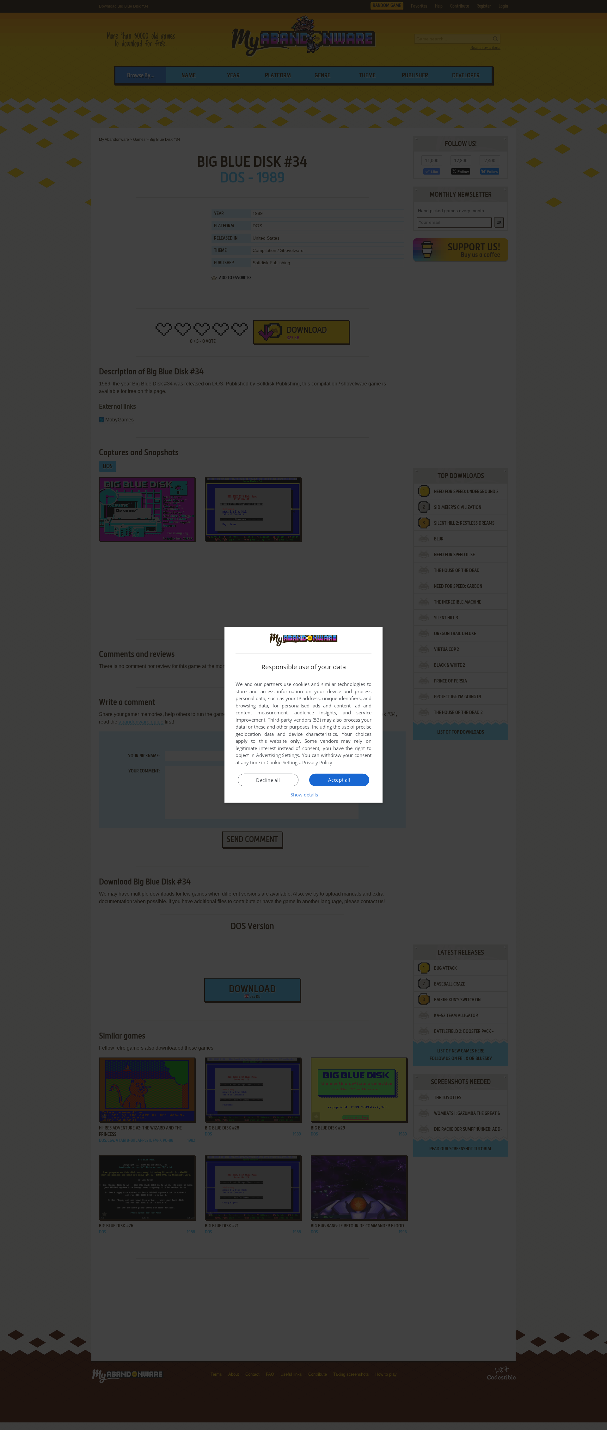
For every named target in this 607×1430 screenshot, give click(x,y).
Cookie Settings (283, 762)
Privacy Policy (317, 762)
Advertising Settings (277, 755)
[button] (303, 794)
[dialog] (303, 715)
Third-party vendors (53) (294, 720)
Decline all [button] (268, 780)
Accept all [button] (339, 780)
